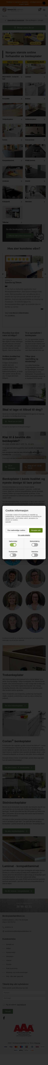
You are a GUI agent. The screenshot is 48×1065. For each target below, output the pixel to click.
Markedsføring (35, 541)
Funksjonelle (13, 552)
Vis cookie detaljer (24, 535)
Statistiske (34, 552)
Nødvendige (13, 541)
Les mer (8, 522)
